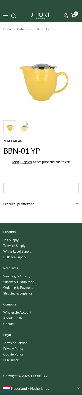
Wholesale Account (17, 312)
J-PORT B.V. (39, 376)
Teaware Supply (14, 246)
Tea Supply (11, 240)
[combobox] (41, 388)
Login (15, 162)
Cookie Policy (13, 354)
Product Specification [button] (18, 204)
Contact (8, 324)
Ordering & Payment (18, 287)
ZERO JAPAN (13, 141)
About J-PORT (13, 318)
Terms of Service (15, 343)
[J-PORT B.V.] (40, 15)
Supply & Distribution (18, 282)
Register (27, 162)
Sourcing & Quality (16, 276)
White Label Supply (17, 251)
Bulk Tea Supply (14, 257)
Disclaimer (10, 360)
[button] (13, 15)
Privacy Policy (13, 348)
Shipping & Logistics (17, 293)
